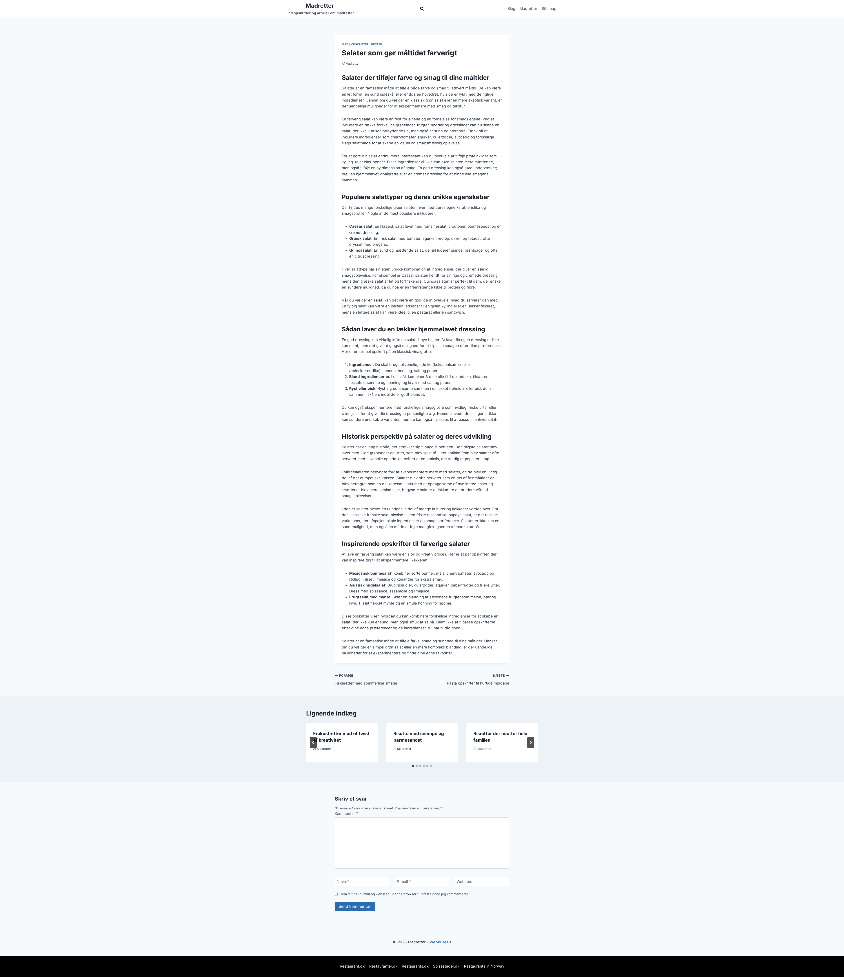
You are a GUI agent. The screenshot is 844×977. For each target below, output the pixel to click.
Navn (343, 881)
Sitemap (549, 8)
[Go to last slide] (313, 742)
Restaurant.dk (352, 966)
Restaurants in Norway (484, 966)
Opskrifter (360, 44)
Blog (511, 8)
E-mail (404, 881)
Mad (345, 44)
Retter (376, 44)
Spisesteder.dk (446, 966)
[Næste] (530, 742)
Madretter (528, 8)
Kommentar (346, 813)
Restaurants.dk (415, 966)
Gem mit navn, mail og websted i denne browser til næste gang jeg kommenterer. (404, 894)
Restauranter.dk (383, 966)
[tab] (413, 766)
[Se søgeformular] (422, 9)
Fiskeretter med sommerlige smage (366, 679)
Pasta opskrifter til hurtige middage (478, 679)
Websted (465, 881)
